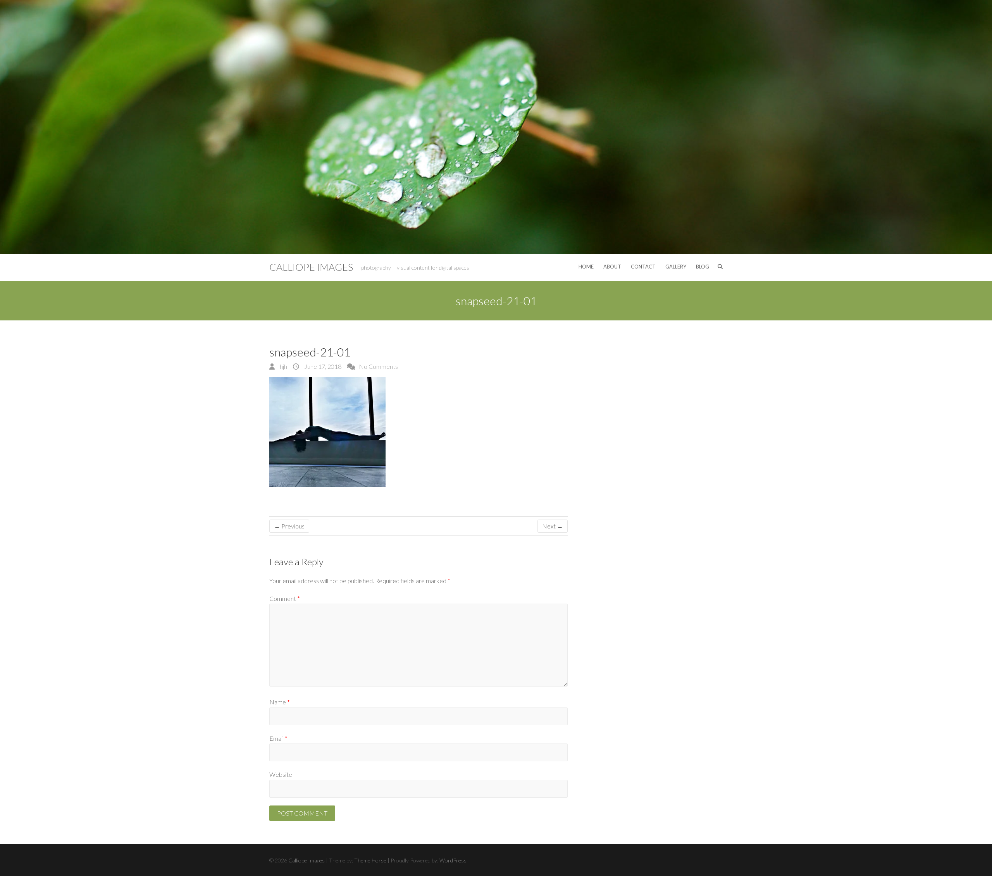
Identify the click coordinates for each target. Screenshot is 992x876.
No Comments (378, 366)
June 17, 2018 (322, 366)
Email (278, 738)
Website (280, 774)
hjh (283, 366)
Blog (702, 266)
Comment (284, 598)
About (612, 266)
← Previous (289, 526)
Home (586, 266)
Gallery (675, 266)
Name (279, 702)
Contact (643, 266)
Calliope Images (311, 267)
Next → (552, 526)
